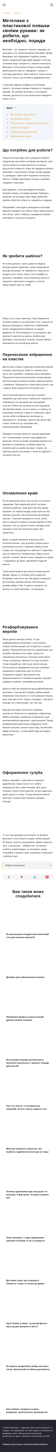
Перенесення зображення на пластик (30, 123)
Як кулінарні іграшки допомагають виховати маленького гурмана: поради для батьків (27, 1063)
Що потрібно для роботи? (23, 114)
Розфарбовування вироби (24, 132)
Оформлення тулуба (21, 136)
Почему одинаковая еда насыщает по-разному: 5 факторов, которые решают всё (27, 1194)
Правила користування (13, 1444)
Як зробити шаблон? (21, 119)
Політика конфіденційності (36, 1444)
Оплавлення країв (20, 128)
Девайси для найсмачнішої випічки (25, 977)
